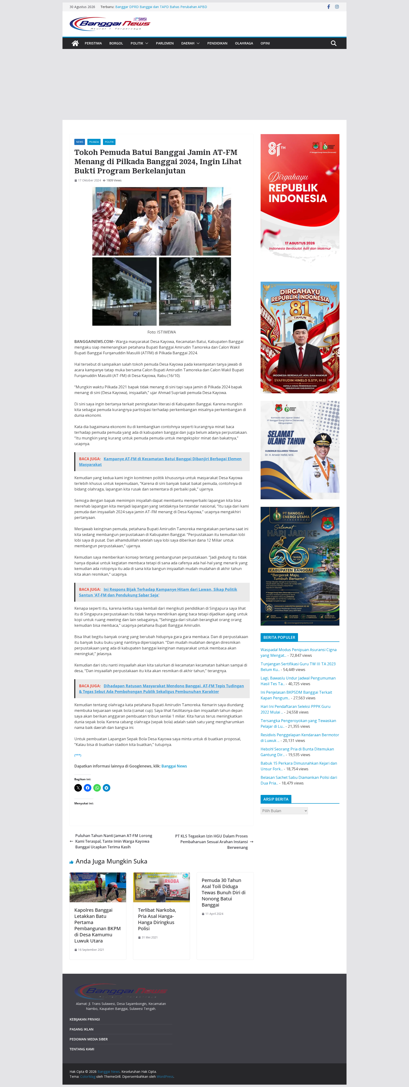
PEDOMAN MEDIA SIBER (89, 1039)
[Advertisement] (204, 84)
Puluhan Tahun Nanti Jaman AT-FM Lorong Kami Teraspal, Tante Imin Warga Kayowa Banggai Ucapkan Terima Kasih (113, 841)
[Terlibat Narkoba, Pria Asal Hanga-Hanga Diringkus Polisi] (161, 875)
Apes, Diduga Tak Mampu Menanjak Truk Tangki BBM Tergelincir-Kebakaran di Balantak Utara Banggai (157, 4)
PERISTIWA (93, 43)
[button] (145, 43)
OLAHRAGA (244, 43)
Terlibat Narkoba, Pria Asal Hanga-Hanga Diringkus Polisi (157, 919)
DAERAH (188, 43)
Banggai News (174, 766)
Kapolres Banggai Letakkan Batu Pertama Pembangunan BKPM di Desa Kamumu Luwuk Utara (97, 925)
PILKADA (94, 142)
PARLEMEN (165, 43)
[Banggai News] (75, 43)
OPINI (265, 43)
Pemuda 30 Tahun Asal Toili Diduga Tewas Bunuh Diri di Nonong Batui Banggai (223, 892)
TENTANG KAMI (82, 1049)
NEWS (79, 142)
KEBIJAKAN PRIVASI (85, 1019)
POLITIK (137, 43)
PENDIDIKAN (217, 43)
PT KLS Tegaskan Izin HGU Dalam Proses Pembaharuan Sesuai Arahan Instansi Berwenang (211, 841)
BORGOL (116, 43)
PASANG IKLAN (81, 1029)
